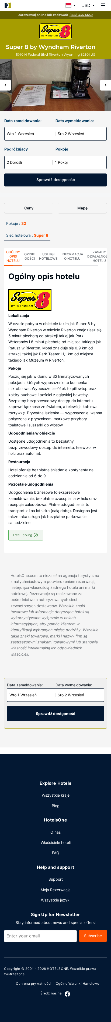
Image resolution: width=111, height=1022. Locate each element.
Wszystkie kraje (56, 795)
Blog (56, 805)
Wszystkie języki (55, 900)
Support (55, 879)
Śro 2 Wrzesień (71, 133)
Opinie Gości (29, 256)
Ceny (28, 208)
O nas (55, 832)
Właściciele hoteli (56, 842)
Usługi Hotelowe (48, 256)
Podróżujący (16, 149)
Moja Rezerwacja (56, 889)
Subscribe (93, 935)
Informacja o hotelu (72, 256)
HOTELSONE (57, 969)
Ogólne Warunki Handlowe (77, 983)
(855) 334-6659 (81, 15)
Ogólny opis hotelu (13, 256)
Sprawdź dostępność (55, 179)
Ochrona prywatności (33, 983)
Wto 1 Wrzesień (20, 133)
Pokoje (62, 149)
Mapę (82, 208)
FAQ (55, 852)
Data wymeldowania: (75, 120)
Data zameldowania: (22, 120)
